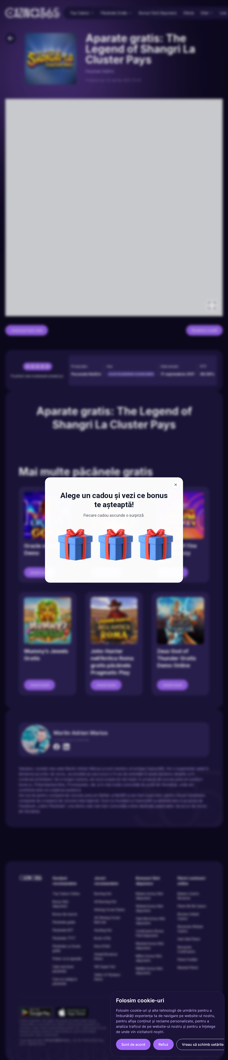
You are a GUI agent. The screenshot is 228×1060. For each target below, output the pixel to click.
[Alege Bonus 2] (75, 544)
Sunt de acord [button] (133, 1044)
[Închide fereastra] (176, 485)
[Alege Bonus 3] (156, 544)
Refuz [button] (163, 1044)
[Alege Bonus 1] (116, 544)
